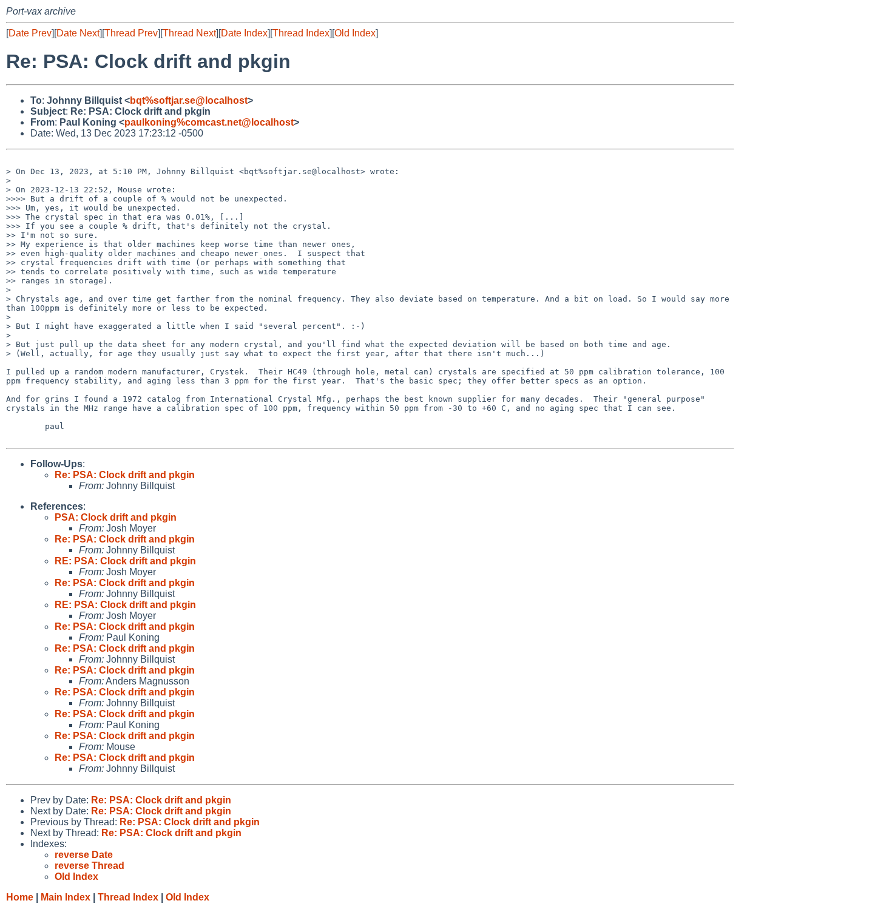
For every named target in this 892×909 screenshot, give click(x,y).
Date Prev (30, 33)
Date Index (244, 33)
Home (19, 897)
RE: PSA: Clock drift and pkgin (125, 561)
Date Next (78, 33)
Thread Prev (131, 33)
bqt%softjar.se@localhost (189, 100)
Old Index (355, 33)
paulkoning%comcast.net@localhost (209, 122)
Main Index (65, 897)
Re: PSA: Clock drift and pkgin (125, 475)
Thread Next (189, 33)
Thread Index (300, 33)
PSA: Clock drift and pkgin (116, 517)
